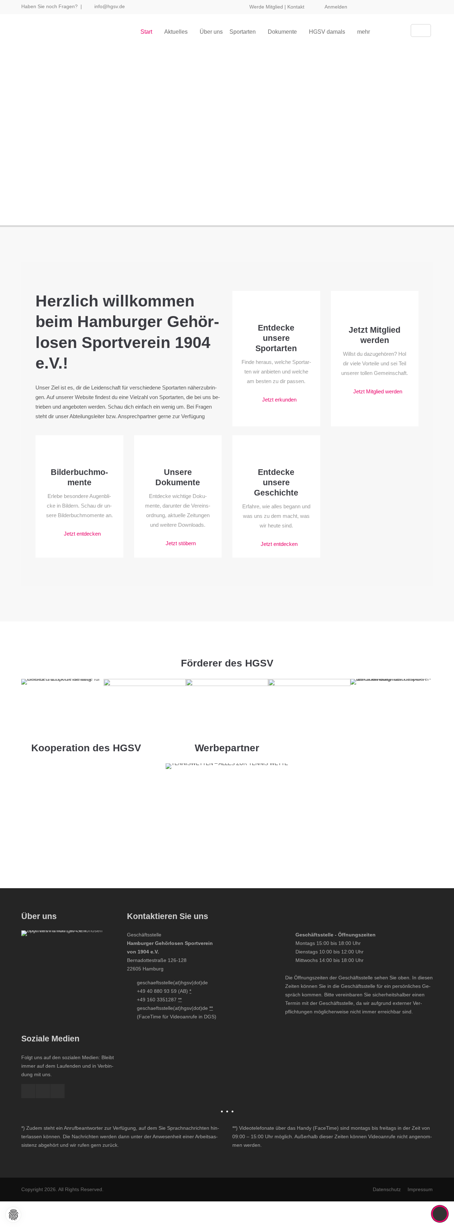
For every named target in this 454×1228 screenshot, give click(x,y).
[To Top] (440, 1214)
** (180, 999)
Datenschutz (387, 1189)
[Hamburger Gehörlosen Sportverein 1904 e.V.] (68, 977)
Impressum (420, 1189)
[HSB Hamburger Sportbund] (227, 706)
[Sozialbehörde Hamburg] (309, 706)
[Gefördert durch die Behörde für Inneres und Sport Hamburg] (62, 702)
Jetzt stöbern (181, 543)
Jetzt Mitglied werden (377, 391)
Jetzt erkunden (279, 400)
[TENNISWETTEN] (227, 763)
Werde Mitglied (266, 7)
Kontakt (295, 7)
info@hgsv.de (109, 6)
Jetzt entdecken (82, 534)
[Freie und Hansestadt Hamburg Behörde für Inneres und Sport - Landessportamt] (145, 706)
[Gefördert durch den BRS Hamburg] (391, 699)
